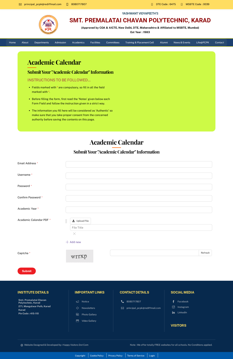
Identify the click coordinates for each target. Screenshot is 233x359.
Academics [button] (78, 42)
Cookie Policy (97, 355)
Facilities (95, 42)
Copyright (80, 355)
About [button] (25, 42)
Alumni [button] (164, 42)
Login (152, 355)
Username (25, 174)
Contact (219, 42)
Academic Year (28, 208)
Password (25, 186)
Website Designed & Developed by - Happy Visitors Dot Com (56, 344)
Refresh (205, 252)
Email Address (28, 163)
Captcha (24, 253)
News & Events (182, 42)
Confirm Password (30, 197)
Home (12, 42)
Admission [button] (60, 42)
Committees (112, 42)
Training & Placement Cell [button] (139, 42)
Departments (41, 42)
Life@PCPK (202, 42)
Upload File (82, 220)
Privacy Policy (115, 355)
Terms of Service (135, 355)
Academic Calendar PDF (34, 220)
